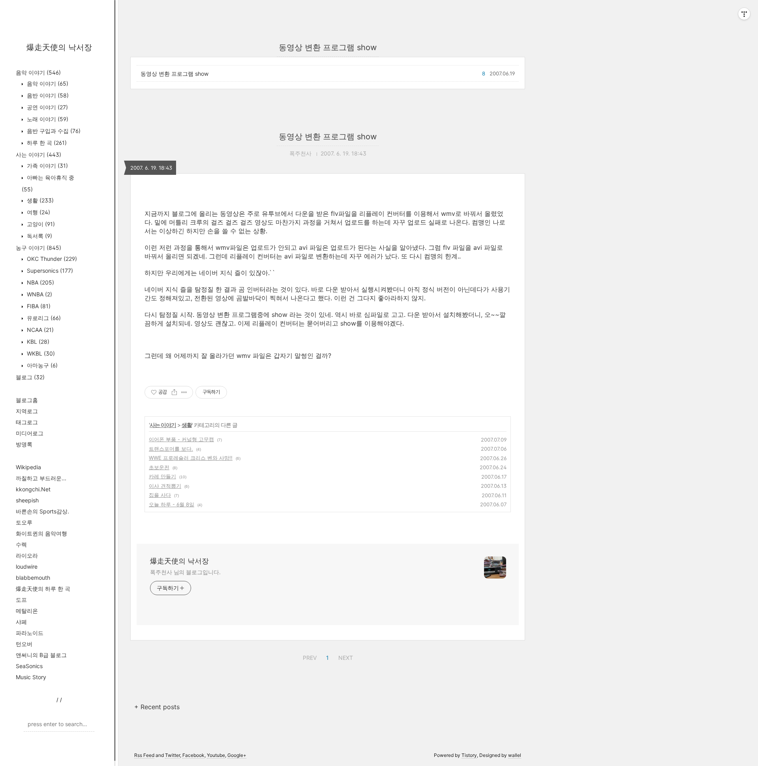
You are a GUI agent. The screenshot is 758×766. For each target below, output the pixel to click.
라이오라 (27, 555)
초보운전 (159, 467)
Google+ (236, 755)
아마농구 (41, 365)
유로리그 (43, 318)
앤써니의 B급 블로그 (41, 655)
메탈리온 (27, 610)
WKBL (40, 353)
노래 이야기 (46, 119)
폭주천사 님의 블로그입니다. (185, 572)
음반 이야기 (47, 95)
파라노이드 (29, 632)
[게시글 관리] (184, 392)
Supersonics (49, 270)
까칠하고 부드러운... (41, 478)
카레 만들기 (162, 476)
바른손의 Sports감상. (42, 511)
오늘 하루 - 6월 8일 (171, 504)
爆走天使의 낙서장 (59, 47)
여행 (37, 212)
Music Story (31, 677)
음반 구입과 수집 (53, 130)
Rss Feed (144, 755)
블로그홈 (27, 400)
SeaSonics (29, 666)
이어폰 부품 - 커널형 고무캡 (181, 439)
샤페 (21, 621)
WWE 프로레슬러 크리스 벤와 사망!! (191, 458)
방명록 (24, 444)
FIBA (38, 306)
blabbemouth (33, 577)
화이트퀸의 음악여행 (41, 533)
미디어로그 (29, 433)
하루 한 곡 (46, 142)
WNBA (38, 294)
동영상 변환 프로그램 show (174, 73)
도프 (21, 599)
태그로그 (27, 422)
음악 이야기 (38, 72)
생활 (39, 200)
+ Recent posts (157, 707)
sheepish (27, 500)
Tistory (469, 755)
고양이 (40, 224)
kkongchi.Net (33, 489)
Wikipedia (28, 467)
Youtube (216, 755)
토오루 (24, 522)
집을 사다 (160, 495)
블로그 (30, 377)
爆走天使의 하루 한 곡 (43, 588)
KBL (37, 341)
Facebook (193, 755)
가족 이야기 (46, 165)
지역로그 (27, 411)
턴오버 (24, 644)
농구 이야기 (38, 247)
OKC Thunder (51, 258)
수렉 (21, 544)
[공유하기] (174, 392)
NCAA (39, 329)
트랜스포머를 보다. (171, 449)
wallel (514, 755)
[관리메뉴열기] (744, 14)
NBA (39, 282)
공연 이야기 (46, 107)
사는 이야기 (38, 154)
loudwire (27, 566)
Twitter (172, 755)
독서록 (38, 235)
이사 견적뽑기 (165, 486)
